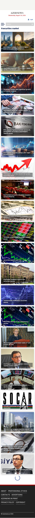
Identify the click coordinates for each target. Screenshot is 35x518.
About (3, 491)
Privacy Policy (7, 502)
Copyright (20, 502)
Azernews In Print (9, 499)
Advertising (17, 495)
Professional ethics (17, 491)
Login (31, 19)
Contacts (5, 495)
